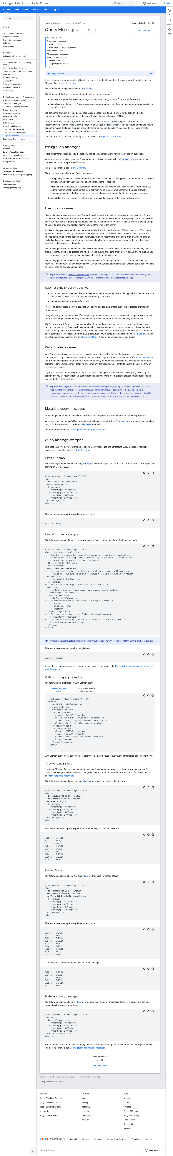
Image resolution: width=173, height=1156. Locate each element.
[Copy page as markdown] (89, 30)
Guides (6, 9)
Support (55, 9)
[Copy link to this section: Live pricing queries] (76, 208)
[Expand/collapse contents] (59, 37)
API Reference (21, 9)
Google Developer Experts (50, 1107)
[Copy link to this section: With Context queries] (79, 347)
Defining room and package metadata (87, 429)
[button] (17, 126)
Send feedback (144, 30)
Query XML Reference (112, 136)
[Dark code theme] (148, 473)
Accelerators (45, 1111)
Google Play (129, 1124)
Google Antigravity (131, 1115)
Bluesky (85, 1102)
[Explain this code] (144, 473)
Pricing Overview (78, 168)
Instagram (86, 1107)
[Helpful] (149, 23)
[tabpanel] (100, 722)
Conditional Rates (142, 357)
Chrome (127, 1102)
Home (47, 23)
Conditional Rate (90, 337)
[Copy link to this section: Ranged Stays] (64, 870)
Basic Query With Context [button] (59, 690)
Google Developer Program (51, 1098)
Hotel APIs (21, 3)
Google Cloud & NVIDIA (49, 1115)
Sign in (167, 3)
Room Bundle (139, 333)
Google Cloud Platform (117, 1139)
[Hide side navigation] (32, 1151)
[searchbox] (18, 18)
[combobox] (125, 3)
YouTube (85, 1120)
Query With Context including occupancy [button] (85, 690)
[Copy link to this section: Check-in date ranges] (74, 763)
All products (150, 1139)
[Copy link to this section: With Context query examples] (84, 677)
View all (127, 1128)
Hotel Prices (40, 3)
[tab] (58, 690)
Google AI (136, 1139)
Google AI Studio (131, 1111)
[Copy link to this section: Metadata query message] (80, 996)
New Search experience (79, 275)
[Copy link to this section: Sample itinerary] (68, 458)
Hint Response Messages (61, 775)
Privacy (51, 1150)
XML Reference (40, 9)
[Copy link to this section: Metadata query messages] (87, 409)
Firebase (127, 1107)
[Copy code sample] (153, 473)
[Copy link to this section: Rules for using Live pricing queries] (91, 288)
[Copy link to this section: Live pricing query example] (81, 534)
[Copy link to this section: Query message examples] (86, 440)
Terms (42, 1150)
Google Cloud (129, 1120)
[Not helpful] (153, 23)
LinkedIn (85, 1111)
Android (127, 1098)
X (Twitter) (86, 1115)
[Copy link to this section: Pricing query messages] (83, 147)
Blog (83, 1098)
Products (56, 23)
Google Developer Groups (50, 1102)
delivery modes (68, 83)
